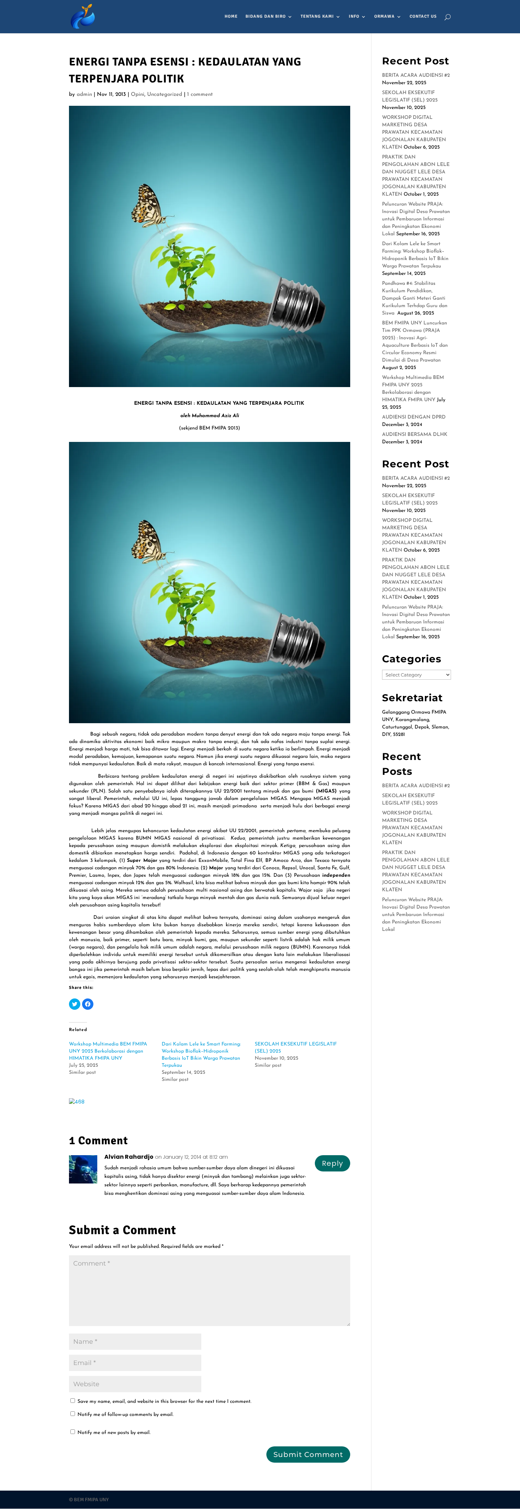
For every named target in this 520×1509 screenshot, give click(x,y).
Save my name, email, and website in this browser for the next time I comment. (164, 1401)
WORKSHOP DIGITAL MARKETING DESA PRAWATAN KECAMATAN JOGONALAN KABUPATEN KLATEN (414, 132)
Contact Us (423, 16)
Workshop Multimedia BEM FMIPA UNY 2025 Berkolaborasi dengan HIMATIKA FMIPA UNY (108, 1051)
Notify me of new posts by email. (113, 1432)
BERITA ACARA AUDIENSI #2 (416, 75)
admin (84, 94)
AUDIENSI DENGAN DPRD (414, 417)
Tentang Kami (317, 16)
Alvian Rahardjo (129, 1157)
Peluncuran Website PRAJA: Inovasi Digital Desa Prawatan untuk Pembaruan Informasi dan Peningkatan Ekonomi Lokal (416, 219)
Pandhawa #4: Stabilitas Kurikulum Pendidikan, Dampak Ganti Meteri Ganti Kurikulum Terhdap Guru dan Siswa (414, 298)
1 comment (200, 94)
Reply (332, 1163)
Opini (137, 94)
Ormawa (384, 16)
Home (231, 16)
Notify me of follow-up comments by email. (125, 1414)
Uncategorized (164, 94)
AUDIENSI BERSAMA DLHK (414, 434)
